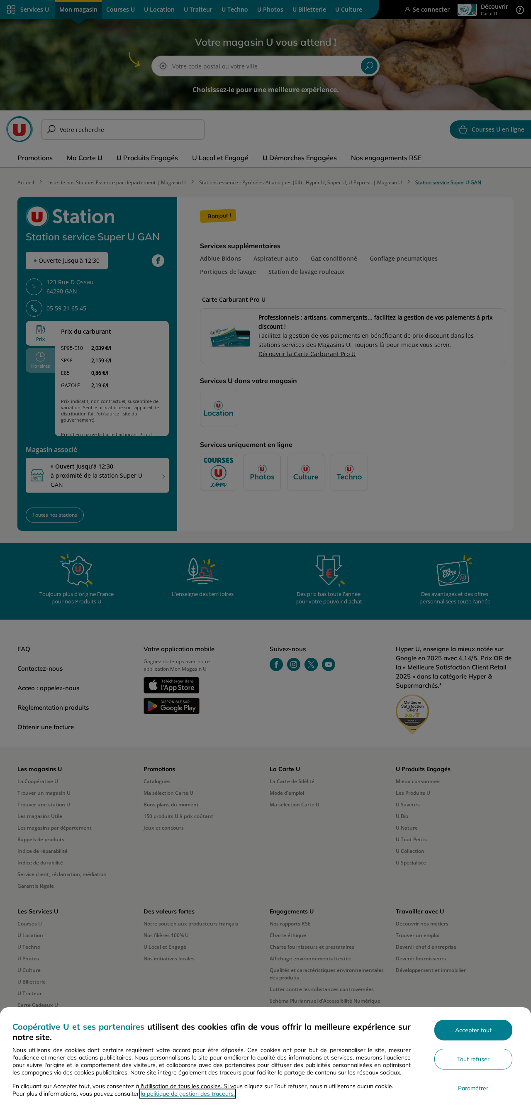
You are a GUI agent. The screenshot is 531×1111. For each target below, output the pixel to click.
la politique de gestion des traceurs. (188, 1093)
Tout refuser (473, 1059)
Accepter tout (473, 1030)
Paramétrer (473, 1088)
